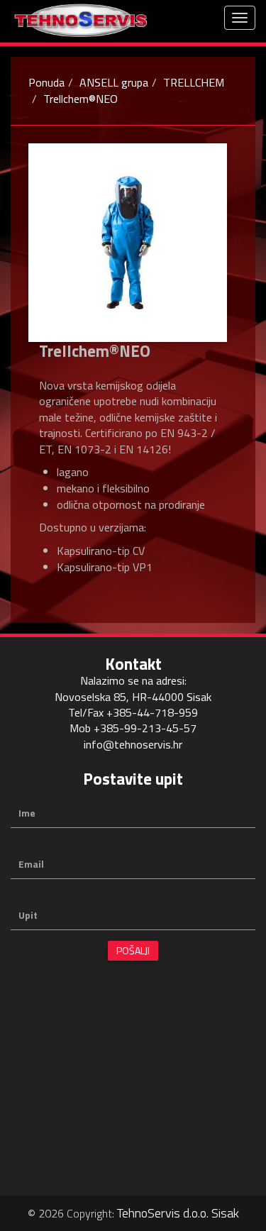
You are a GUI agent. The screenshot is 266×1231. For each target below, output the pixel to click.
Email (31, 864)
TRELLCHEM (193, 82)
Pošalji (133, 950)
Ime (26, 813)
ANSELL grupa (113, 82)
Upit (28, 915)
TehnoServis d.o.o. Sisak (178, 1212)
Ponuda (46, 82)
